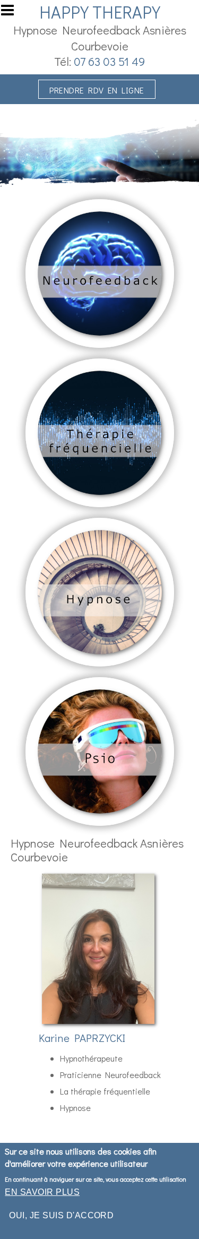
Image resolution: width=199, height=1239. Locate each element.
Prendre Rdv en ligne (96, 90)
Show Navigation (12, 13)
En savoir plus (42, 1192)
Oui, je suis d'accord (61, 1215)
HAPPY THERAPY (99, 12)
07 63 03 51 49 (109, 61)
